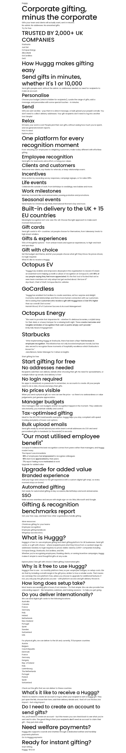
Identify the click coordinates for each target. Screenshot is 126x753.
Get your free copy (30, 516)
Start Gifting (27, 747)
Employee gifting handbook (34, 530)
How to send (27, 130)
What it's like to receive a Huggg (35, 259)
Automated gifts (72, 562)
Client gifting (58, 562)
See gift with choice (42, 562)
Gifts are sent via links (31, 111)
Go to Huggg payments (32, 737)
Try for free (26, 28)
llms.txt (32, 749)
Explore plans (27, 133)
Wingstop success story (32, 532)
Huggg (25, 3)
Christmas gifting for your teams (36, 524)
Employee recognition (31, 527)
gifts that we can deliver (44, 688)
